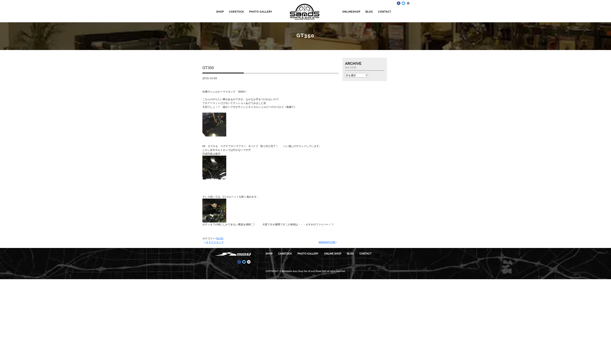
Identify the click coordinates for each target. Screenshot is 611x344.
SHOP (220, 11)
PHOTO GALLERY (260, 11)
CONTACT (384, 11)
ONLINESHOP (351, 11)
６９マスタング (214, 242)
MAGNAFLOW (327, 242)
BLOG (369, 11)
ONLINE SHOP (332, 253)
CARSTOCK (236, 11)
